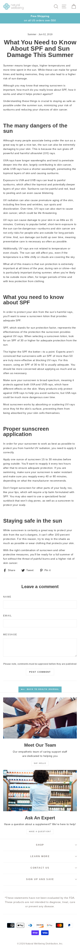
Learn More (40, 856)
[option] (40, 18)
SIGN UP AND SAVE (40, 879)
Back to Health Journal (42, 689)
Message (10, 634)
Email (7, 616)
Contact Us (40, 868)
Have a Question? (40, 831)
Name (7, 597)
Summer (32, 34)
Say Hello (40, 763)
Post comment (40, 672)
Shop (40, 845)
